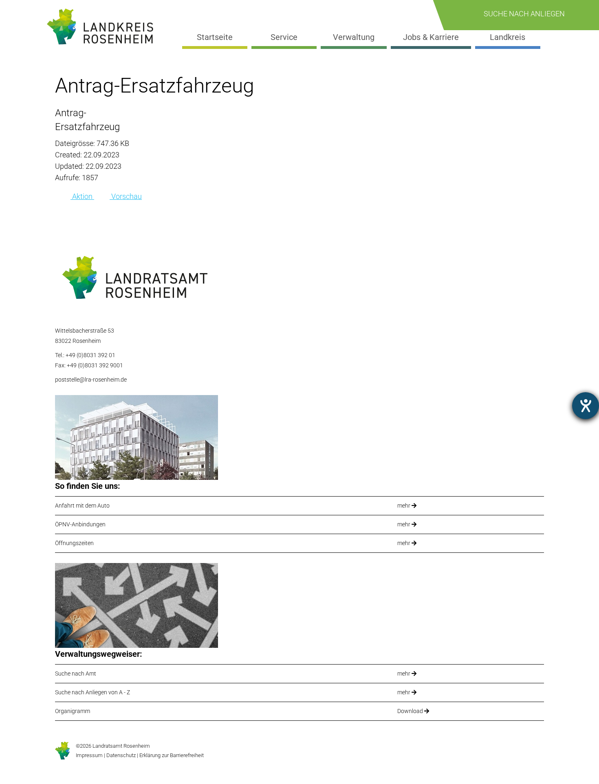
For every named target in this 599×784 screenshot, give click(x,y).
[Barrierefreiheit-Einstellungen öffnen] (585, 405)
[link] (103, 27)
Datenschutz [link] (121, 755)
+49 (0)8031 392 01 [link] (90, 355)
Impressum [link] (89, 755)
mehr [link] (404, 505)
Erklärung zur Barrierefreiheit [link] (171, 755)
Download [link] (410, 711)
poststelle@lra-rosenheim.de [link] (91, 379)
